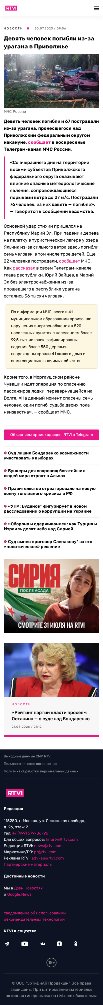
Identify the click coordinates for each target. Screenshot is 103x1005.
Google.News (19, 894)
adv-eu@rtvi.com (48, 858)
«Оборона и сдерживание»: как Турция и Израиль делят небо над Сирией (50, 526)
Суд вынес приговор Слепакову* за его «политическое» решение (48, 544)
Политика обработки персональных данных (41, 771)
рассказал (24, 268)
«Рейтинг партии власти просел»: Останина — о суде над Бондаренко (51, 715)
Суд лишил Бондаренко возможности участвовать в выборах (46, 455)
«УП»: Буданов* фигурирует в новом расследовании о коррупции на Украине (48, 509)
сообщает (39, 142)
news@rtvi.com (48, 845)
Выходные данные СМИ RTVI (28, 756)
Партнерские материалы (28, 864)
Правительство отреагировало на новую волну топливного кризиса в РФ (50, 491)
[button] (97, 8)
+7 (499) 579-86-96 (30, 833)
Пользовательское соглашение (30, 764)
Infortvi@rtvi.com (62, 839)
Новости (13, 28)
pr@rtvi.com (45, 852)
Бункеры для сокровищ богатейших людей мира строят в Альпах (44, 473)
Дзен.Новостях (28, 888)
